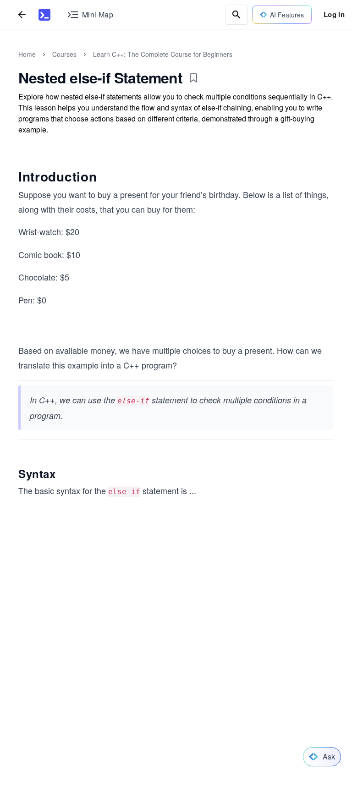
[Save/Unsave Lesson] (193, 78)
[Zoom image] (176, 418)
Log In (334, 14)
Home (27, 54)
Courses (64, 54)
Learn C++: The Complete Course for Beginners (162, 54)
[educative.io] (44, 15)
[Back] (22, 14)
